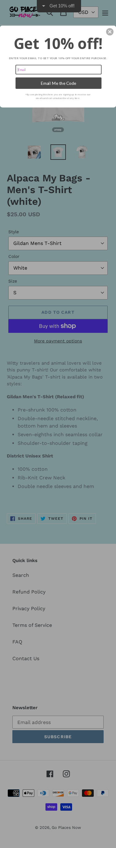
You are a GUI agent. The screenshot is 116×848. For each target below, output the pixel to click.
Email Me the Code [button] (58, 83)
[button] (110, 31)
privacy (58, 129)
